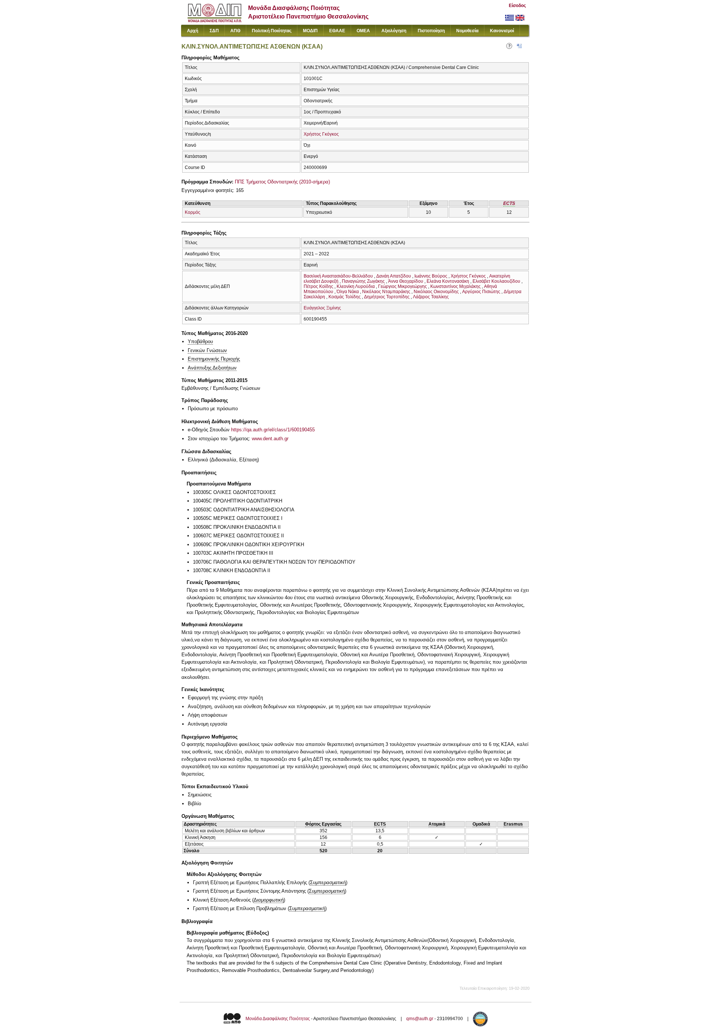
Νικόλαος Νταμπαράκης (386, 291)
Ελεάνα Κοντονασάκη (448, 281)
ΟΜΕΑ (363, 30)
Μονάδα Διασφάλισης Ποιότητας (278, 1019)
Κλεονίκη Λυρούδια (356, 286)
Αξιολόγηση (393, 30)
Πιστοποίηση (431, 30)
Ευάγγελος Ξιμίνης (322, 308)
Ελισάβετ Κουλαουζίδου (496, 281)
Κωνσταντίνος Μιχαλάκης (455, 286)
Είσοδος (517, 5)
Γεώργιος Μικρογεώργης (402, 286)
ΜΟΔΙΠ (310, 30)
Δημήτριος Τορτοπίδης (387, 296)
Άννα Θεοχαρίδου (405, 281)
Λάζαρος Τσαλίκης (431, 296)
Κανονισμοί (502, 30)
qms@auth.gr (419, 1019)
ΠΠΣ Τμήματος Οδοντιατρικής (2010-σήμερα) (282, 182)
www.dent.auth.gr (270, 438)
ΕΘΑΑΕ (337, 30)
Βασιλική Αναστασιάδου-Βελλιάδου (338, 276)
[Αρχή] (214, 20)
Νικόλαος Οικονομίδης (436, 291)
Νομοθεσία (467, 30)
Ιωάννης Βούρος (430, 276)
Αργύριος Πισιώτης (481, 291)
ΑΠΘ (235, 30)
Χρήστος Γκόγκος (321, 134)
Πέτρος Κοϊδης (318, 286)
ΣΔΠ (214, 30)
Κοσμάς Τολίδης (344, 296)
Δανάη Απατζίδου (393, 276)
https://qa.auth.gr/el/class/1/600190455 (273, 429)
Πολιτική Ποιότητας (271, 30)
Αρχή (192, 30)
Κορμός (192, 212)
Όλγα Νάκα (348, 291)
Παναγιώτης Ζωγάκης (363, 281)
